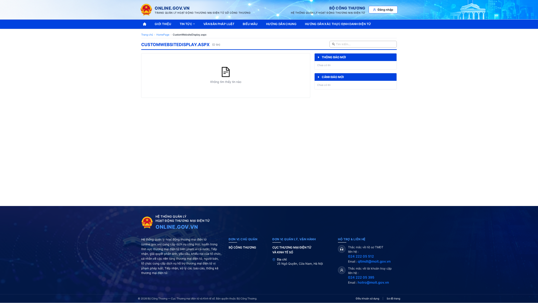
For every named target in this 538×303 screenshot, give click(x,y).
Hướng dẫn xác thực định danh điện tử (338, 24)
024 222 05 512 (361, 256)
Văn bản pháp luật (218, 24)
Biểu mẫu (250, 24)
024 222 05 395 (361, 277)
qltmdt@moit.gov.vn (374, 261)
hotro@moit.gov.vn (373, 282)
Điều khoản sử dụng (367, 298)
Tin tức (186, 24)
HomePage (162, 34)
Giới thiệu (163, 24)
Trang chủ (147, 34)
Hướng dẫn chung (281, 24)
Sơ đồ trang (393, 298)
